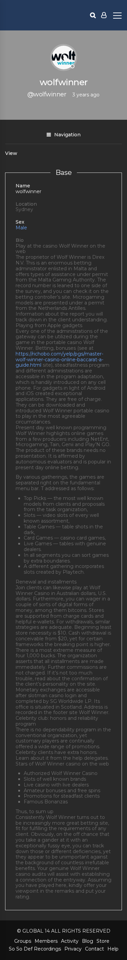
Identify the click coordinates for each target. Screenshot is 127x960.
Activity (70, 941)
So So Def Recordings (35, 948)
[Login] (104, 15)
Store (103, 941)
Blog (87, 941)
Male (21, 228)
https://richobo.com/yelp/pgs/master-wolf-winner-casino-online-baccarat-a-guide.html (59, 359)
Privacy (73, 948)
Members (46, 941)
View (11, 153)
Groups (22, 941)
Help (113, 948)
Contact (94, 948)
